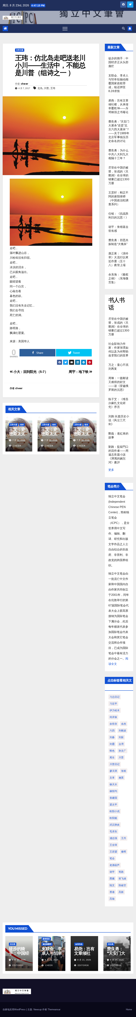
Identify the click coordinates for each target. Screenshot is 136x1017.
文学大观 (19, 50)
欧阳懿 (113, 818)
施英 (121, 777)
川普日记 (115, 764)
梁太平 (113, 804)
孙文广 (122, 750)
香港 (112, 892)
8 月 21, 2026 (51, 960)
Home (129, 1009)
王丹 (123, 838)
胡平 (112, 871)
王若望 (113, 851)
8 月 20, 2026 (117, 960)
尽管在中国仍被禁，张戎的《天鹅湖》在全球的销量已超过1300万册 (118, 175)
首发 (22, 425)
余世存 (113, 723)
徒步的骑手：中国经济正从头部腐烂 (118, 62)
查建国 (113, 797)
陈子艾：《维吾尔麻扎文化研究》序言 (118, 403)
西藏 (112, 878)
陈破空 (122, 885)
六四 (112, 730)
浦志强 (113, 838)
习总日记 (115, 696)
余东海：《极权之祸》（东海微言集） (118, 278)
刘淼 (112, 737)
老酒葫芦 (115, 865)
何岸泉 (113, 717)
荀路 (121, 871)
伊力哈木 (115, 710)
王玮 (52, 88)
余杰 (123, 723)
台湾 (121, 744)
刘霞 (112, 744)
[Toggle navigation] (65, 28)
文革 (112, 777)
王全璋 (113, 844)
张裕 (123, 770)
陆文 (112, 885)
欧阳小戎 (115, 811)
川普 (46, 88)
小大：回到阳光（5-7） (30, 372)
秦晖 (123, 851)
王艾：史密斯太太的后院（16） (81, 436)
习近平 (113, 703)
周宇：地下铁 (79, 372)
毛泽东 (113, 831)
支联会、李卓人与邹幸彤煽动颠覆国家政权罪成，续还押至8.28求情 (118, 83)
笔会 (112, 858)
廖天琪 (113, 770)
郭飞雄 (122, 878)
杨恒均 (113, 791)
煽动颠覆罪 (47, 944)
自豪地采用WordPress (14, 1009)
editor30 (17, 965)
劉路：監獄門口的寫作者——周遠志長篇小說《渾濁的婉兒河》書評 (118, 454)
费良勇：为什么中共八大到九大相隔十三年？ (118, 154)
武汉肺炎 (115, 824)
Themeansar (54, 1009)
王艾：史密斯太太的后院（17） (49, 436)
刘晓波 (122, 730)
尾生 (112, 757)
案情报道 (46, 939)
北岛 (40, 88)
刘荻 (121, 737)
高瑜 (112, 898)
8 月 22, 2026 (19, 960)
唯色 (112, 750)
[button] (123, 28)
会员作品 (78, 944)
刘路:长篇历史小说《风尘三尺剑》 (118, 420)
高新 (121, 892)
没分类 (12, 944)
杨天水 (113, 784)
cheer (24, 83)
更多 (111, 469)
